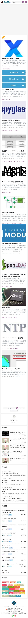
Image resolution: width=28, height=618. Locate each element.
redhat (12, 589)
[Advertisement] (14, 20)
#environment (5, 223)
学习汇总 (12, 595)
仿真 (18, 595)
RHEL (5, 591)
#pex (15, 161)
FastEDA (6, 2)
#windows (4, 317)
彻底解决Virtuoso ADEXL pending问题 (13, 151)
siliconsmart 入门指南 (8, 89)
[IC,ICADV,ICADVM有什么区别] (5, 440)
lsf (18, 582)
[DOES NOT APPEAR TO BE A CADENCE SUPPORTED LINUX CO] (5, 447)
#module (19, 223)
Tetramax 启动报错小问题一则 (10, 473)
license (16, 584)
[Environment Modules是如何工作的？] (14, 233)
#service (15, 348)
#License (10, 348)
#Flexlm (4, 348)
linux (17, 586)
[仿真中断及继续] (14, 297)
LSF (22, 589)
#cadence (4, 192)
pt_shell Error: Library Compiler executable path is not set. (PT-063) (18, 434)
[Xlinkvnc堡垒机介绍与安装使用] (14, 48)
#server (11, 317)
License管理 (16, 376)
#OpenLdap (5, 254)
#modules (13, 223)
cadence (16, 593)
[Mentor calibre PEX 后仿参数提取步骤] (14, 171)
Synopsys (13, 582)
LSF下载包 (4, 570)
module (10, 584)
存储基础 (5, 595)
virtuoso (11, 586)
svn (22, 584)
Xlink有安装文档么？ (7, 539)
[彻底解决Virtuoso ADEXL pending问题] (14, 140)
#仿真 (10, 192)
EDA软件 (16, 96)
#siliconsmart (5, 68)
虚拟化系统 (16, 65)
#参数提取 (23, 161)
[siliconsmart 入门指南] (14, 79)
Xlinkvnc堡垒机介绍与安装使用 (10, 58)
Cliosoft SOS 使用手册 (16, 452)
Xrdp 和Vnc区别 (6, 545)
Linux (5, 584)
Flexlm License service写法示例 (11, 369)
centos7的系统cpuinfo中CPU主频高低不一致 (12, 564)
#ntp (15, 317)
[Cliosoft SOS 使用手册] (5, 453)
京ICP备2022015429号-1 (14, 608)
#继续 (11, 286)
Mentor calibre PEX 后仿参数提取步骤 (12, 182)
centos (11, 591)
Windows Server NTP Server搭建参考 (12, 338)
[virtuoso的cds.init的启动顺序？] (5, 460)
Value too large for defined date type (11, 498)
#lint (10, 99)
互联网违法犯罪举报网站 (14, 611)
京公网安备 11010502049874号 (14, 609)
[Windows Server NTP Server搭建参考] (14, 327)
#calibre (10, 161)
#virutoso (4, 130)
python (5, 586)
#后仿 (18, 161)
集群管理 (16, 251)
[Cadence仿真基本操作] (14, 202)
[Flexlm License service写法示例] (14, 358)
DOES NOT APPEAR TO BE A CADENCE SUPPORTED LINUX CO (18, 447)
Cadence (6, 582)
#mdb (10, 254)
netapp (22, 591)
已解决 (10, 514)
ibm (11, 593)
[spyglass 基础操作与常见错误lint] (14, 110)
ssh (17, 589)
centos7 (5, 589)
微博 (15, 616)
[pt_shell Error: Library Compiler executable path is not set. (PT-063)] (5, 433)
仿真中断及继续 (6, 307)
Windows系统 (17, 345)
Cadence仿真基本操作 (8, 212)
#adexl (10, 130)
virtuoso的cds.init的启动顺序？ (9, 533)
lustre (16, 591)
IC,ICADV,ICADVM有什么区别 (9, 518)
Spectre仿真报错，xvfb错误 (8, 557)
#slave (18, 254)
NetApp (5, 593)
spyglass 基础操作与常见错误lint (11, 120)
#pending (16, 130)
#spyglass (5, 99)
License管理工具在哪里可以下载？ (10, 551)
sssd (22, 593)
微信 (13, 616)
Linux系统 (16, 283)
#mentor (4, 161)
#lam (14, 254)
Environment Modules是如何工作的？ (12, 243)
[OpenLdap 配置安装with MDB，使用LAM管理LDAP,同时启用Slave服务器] (14, 264)
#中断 (7, 286)
